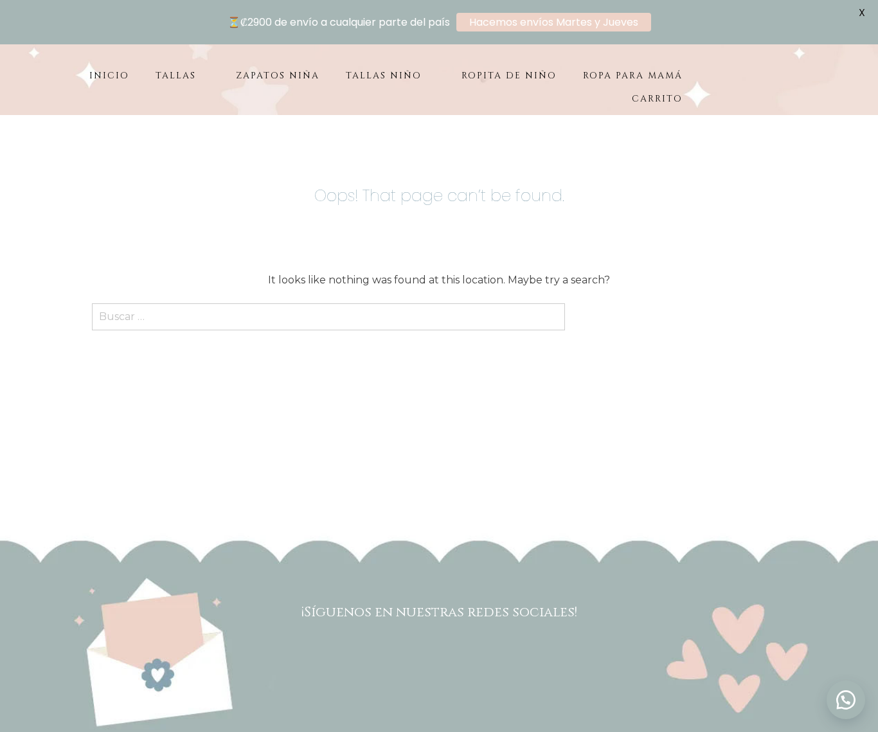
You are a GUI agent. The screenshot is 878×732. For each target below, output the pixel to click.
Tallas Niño (384, 75)
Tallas (176, 75)
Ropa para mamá (633, 75)
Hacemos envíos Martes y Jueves (553, 22)
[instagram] (457, 654)
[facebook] (421, 654)
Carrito (657, 99)
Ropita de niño (509, 75)
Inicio (109, 75)
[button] (846, 700)
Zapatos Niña (277, 75)
